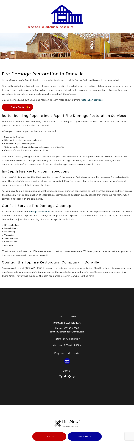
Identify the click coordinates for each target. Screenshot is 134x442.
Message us (84, 436)
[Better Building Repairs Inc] (67, 14)
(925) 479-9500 (71, 328)
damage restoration (39, 211)
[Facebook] (65, 377)
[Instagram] (60, 377)
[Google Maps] (69, 377)
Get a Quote (17, 107)
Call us (49, 436)
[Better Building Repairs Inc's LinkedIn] (74, 377)
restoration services (92, 99)
